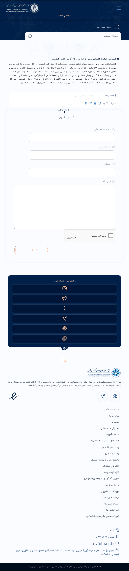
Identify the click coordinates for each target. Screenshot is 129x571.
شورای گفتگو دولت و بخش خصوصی (102, 479)
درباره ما (116, 422)
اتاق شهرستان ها (112, 472)
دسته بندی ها (104, 27)
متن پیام (107, 181)
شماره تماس (105, 147)
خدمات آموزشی (112, 435)
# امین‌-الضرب (94, 96)
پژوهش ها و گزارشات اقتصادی (105, 460)
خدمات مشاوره (112, 485)
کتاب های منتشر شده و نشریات (105, 441)
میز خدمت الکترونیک (109, 492)
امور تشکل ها (113, 510)
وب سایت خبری (112, 454)
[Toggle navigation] (120, 8)
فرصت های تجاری (111, 498)
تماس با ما (114, 416)
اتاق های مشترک (111, 466)
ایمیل (108, 164)
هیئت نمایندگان (112, 410)
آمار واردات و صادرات (109, 428)
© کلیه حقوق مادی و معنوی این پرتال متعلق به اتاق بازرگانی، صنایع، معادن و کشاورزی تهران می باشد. (64, 566)
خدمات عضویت (112, 504)
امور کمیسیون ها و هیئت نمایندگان (103, 516)
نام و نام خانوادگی (102, 130)
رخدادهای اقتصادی (110, 448)
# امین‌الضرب (79, 96)
